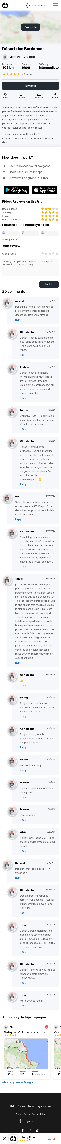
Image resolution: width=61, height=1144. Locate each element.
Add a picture (9, 239)
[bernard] (12, 412)
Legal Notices (43, 1106)
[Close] (4, 1138)
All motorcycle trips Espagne (18, 1082)
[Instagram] (29, 1131)
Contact (22, 1106)
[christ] (12, 700)
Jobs (42, 1114)
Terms (31, 1106)
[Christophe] (5, 57)
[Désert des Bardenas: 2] (30, 233)
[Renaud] (7, 865)
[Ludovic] (12, 369)
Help (12, 1106)
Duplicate (21, 97)
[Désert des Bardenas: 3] (50, 233)
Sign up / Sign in (37, 5)
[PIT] (7, 498)
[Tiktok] (37, 1131)
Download (39, 97)
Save (5, 97)
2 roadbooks (29, 57)
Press (35, 1114)
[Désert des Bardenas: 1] (11, 233)
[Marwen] (12, 784)
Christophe (15, 57)
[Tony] (12, 927)
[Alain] (12, 834)
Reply (18, 320)
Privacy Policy (22, 1114)
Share (55, 97)
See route (31, 27)
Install (51, 1139)
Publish (49, 284)
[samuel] (7, 581)
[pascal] (7, 303)
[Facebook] (23, 1131)
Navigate (30, 85)
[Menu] (55, 5)
